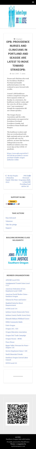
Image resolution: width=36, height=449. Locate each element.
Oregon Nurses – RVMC (14, 339)
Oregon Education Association (16, 332)
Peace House (10, 342)
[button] (33, 2)
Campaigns (19, 39)
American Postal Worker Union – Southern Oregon (17, 295)
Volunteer (9, 221)
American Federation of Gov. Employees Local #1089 (15, 290)
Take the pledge (11, 225)
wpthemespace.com (18, 446)
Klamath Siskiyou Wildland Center (17, 319)
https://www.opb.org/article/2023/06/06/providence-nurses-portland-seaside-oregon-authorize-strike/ (18, 156)
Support (9, 228)
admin (23, 73)
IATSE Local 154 (11, 309)
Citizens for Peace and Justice (16, 300)
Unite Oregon (10, 325)
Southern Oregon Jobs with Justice (18, 439)
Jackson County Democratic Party (17, 312)
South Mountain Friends (14, 354)
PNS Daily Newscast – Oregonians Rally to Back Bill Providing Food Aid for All (24, 181)
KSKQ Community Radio (14, 322)
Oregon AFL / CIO (12, 329)
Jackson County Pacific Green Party (18, 315)
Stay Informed (11, 218)
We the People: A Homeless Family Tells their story (12, 179)
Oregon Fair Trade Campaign (16, 335)
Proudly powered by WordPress (18, 442)
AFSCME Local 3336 (13, 280)
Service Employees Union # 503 (16, 351)
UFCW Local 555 (11, 363)
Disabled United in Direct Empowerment (14, 304)
